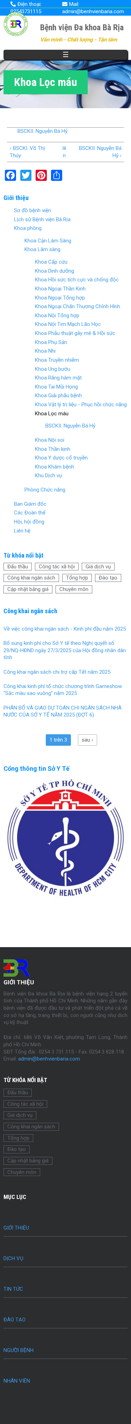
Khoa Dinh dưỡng (54, 271)
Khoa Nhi (45, 351)
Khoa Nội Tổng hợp (57, 315)
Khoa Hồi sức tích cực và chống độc (77, 280)
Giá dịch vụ (98, 566)
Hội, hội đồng (29, 522)
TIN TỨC (13, 1289)
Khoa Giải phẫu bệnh (58, 395)
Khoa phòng (28, 228)
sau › (87, 740)
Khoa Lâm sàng (42, 249)
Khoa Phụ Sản (51, 342)
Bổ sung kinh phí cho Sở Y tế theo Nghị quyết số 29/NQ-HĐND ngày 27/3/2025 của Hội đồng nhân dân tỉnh (64, 650)
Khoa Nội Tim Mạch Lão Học (68, 324)
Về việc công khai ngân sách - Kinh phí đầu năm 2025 (64, 629)
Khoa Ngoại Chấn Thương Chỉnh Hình (77, 306)
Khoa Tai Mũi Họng (56, 387)
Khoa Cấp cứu (51, 262)
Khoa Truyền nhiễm (57, 360)
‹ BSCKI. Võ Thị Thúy (27, 152)
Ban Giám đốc (30, 504)
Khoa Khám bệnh (54, 467)
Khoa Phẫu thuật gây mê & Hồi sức (75, 333)
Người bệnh (18, 1350)
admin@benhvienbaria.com (49, 1059)
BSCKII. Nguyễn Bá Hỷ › (100, 152)
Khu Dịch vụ (48, 475)
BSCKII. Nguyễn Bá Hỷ (42, 131)
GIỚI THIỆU (16, 1228)
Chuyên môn (73, 589)
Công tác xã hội (57, 566)
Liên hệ (22, 531)
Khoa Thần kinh (52, 449)
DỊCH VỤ (13, 1258)
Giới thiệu (16, 197)
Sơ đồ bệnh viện (32, 210)
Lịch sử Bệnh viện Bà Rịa (42, 219)
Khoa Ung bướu (52, 369)
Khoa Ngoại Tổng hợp (60, 298)
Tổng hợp (77, 578)
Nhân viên (16, 1381)
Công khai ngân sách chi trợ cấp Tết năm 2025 (56, 672)
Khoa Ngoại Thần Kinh (60, 289)
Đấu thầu (17, 566)
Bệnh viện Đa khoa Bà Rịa (82, 27)
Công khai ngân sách (31, 578)
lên (64, 152)
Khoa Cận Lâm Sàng (47, 241)
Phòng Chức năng (44, 490)
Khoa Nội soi (49, 440)
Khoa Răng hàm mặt (58, 378)
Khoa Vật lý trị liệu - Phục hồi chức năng (81, 404)
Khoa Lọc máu (51, 413)
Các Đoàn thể (29, 513)
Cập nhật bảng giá (28, 589)
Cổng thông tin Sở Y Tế (36, 768)
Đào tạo (108, 578)
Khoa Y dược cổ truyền (61, 458)
